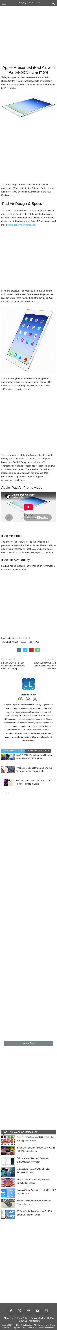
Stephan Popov (28, 694)
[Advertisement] (28, 35)
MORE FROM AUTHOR (38, 750)
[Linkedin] (29, 700)
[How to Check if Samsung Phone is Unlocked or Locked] (8, 1182)
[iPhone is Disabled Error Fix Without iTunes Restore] (8, 1203)
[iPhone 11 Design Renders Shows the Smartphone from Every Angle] (8, 769)
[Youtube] (37, 1311)
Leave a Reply (28, 1043)
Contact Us (34, 1321)
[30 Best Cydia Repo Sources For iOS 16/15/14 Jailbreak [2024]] (8, 1214)
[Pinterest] (29, 1311)
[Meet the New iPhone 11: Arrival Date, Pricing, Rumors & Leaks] (8, 782)
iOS (30, 642)
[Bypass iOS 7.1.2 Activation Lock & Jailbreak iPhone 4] (8, 1172)
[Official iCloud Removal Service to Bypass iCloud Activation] (8, 1161)
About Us (8, 1318)
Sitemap (23, 1321)
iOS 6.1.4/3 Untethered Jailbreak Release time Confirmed (45, 666)
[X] (36, 700)
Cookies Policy (38, 1318)
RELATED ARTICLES (13, 750)
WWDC (15, 642)
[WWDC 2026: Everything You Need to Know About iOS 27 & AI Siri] (8, 757)
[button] (53, 3)
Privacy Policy (21, 1318)
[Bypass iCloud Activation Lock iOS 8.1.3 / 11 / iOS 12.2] (8, 1193)
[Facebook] (21, 700)
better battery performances (21, 225)
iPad (37, 642)
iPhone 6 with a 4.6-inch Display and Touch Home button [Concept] (13, 666)
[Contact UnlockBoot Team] (46, 1311)
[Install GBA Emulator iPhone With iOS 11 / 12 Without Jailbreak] (8, 1150)
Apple (23, 642)
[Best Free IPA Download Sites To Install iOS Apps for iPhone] (8, 1140)
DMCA (50, 1318)
